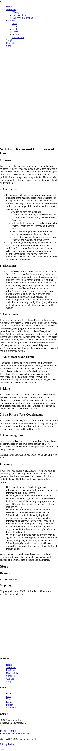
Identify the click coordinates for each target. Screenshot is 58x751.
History (16, 12)
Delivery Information (22, 18)
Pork (14, 26)
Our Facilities (19, 15)
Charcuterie (18, 37)
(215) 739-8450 (10, 731)
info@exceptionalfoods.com (17, 733)
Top (2, 749)
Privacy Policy (7, 744)
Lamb (15, 32)
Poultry (15, 34)
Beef (14, 23)
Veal (14, 29)
